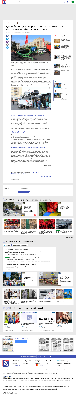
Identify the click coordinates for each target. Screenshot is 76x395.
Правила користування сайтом (63, 361)
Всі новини (15, 1)
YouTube (19, 173)
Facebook (32, 172)
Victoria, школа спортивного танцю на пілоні (27, 324)
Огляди (47, 363)
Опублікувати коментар (24, 191)
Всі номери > (71, 352)
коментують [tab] (23, 200)
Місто (18, 179)
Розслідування (29, 1)
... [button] (41, 2)
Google (24, 173)
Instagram (13, 173)
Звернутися (25, 363)
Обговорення (22, 1)
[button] (35, 242)
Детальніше (14, 363)
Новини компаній (49, 361)
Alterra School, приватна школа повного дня (46, 324)
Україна (13, 179)
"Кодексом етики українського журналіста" (25, 369)
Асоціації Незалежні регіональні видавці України (20, 372)
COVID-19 (12, 23)
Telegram (37, 172)
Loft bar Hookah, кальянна (62, 323)
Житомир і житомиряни (24, 23)
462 (28, 32)
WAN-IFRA (47, 372)
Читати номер (21, 341)
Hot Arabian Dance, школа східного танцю (12, 324)
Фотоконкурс (36, 1)
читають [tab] (34, 200)
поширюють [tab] (45, 200)
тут (3, 370)
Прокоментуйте (46, 176)
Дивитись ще (67, 77)
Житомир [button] (8, 2)
